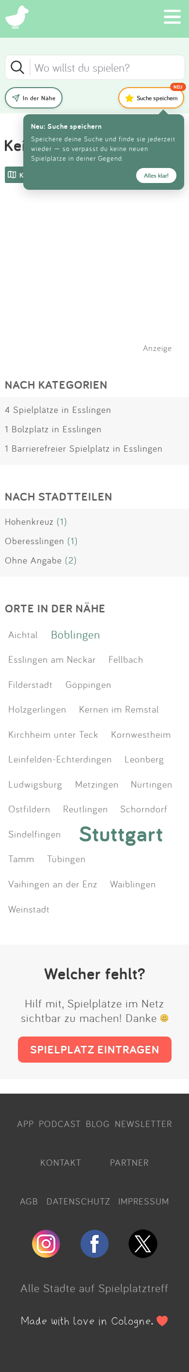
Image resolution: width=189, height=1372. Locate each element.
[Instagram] (46, 1254)
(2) (71, 560)
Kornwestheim (141, 734)
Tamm (21, 858)
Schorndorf (144, 808)
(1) (62, 521)
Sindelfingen (34, 833)
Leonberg (144, 758)
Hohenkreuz (29, 521)
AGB (29, 1201)
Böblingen (75, 634)
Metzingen (97, 783)
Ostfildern (29, 808)
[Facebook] (94, 1254)
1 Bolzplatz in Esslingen (53, 429)
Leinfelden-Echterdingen (60, 758)
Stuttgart (121, 833)
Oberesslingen (34, 541)
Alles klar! (156, 175)
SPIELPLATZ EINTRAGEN (94, 1049)
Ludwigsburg (35, 783)
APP (25, 1123)
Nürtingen (152, 783)
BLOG (98, 1123)
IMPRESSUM (143, 1201)
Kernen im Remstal (119, 708)
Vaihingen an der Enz (52, 883)
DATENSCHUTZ (78, 1201)
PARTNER (129, 1162)
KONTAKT (60, 1162)
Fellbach (126, 659)
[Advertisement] (99, 280)
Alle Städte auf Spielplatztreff (94, 1288)
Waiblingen (133, 883)
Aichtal (23, 634)
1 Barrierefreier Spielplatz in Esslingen (84, 448)
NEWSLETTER (143, 1123)
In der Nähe (39, 98)
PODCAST (60, 1123)
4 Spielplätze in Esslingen (58, 409)
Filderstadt (30, 684)
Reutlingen (85, 808)
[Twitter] (143, 1254)
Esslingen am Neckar (52, 659)
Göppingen (88, 684)
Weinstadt (29, 908)
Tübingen (66, 858)
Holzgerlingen (37, 708)
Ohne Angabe (33, 560)
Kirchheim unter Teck (53, 734)
